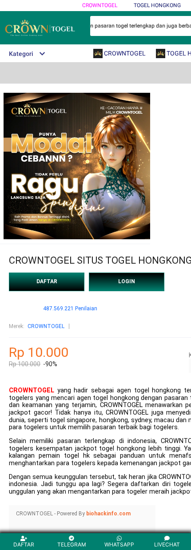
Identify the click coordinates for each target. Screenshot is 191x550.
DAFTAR (46, 281)
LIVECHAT (167, 544)
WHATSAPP (119, 544)
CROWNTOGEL (99, 5)
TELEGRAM (71, 544)
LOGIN (126, 281)
